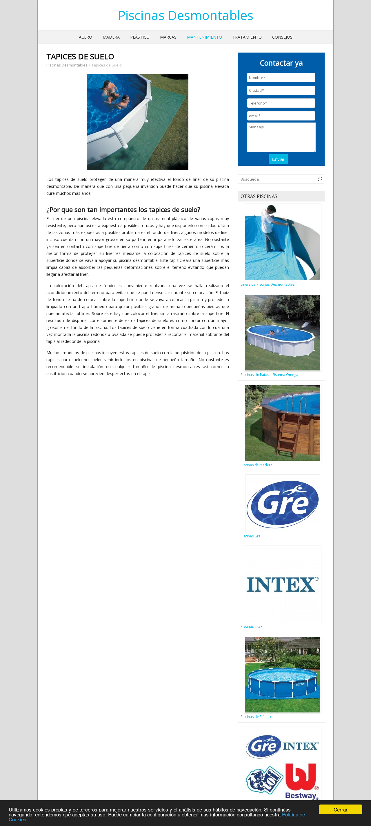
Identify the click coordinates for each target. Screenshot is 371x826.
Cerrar (341, 809)
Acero (85, 37)
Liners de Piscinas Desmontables (267, 284)
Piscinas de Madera (256, 465)
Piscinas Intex (251, 626)
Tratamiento (247, 37)
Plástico (140, 37)
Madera (111, 37)
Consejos (282, 37)
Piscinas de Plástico (256, 716)
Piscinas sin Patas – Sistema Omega (269, 374)
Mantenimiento (204, 37)
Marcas (168, 37)
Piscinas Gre (251, 536)
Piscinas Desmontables (185, 15)
